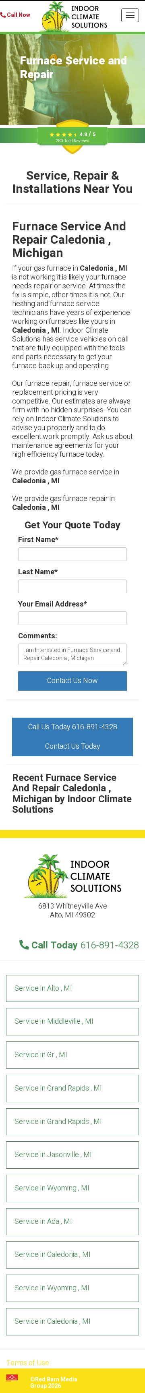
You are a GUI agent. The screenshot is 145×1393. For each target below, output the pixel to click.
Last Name (38, 572)
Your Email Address (52, 604)
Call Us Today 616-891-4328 (72, 727)
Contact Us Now (72, 680)
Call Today (84, 945)
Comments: (37, 636)
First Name (38, 540)
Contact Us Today (72, 746)
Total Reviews (72, 141)
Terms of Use (27, 1363)
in (43, 988)
